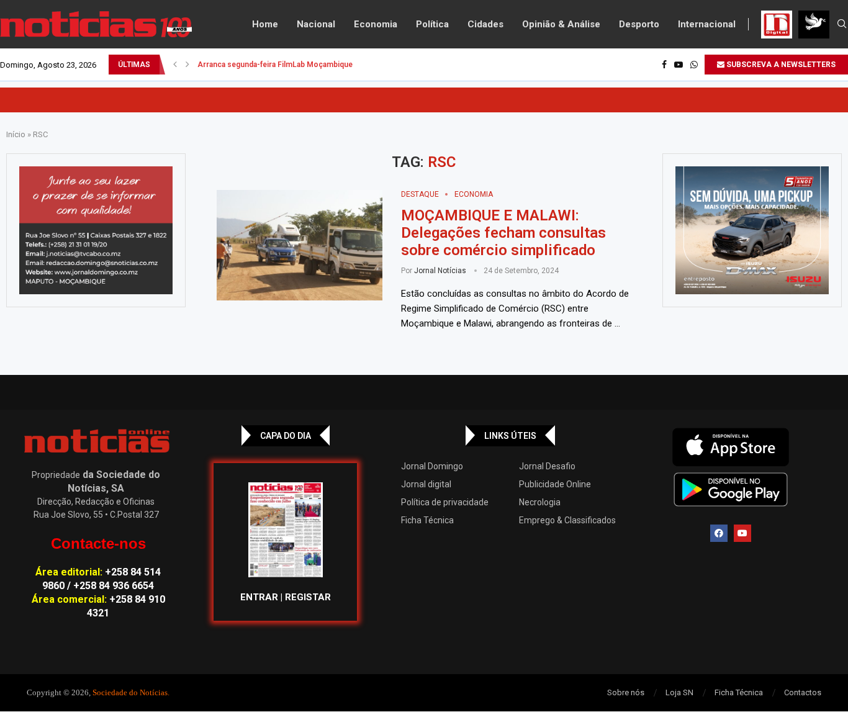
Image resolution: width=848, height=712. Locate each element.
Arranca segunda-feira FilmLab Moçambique (275, 64)
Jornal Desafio (547, 466)
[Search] (842, 24)
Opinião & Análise (561, 24)
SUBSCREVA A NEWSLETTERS (780, 64)
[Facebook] (664, 65)
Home (265, 24)
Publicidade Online (555, 484)
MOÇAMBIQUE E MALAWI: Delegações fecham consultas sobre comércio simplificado (503, 233)
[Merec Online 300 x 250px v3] (752, 230)
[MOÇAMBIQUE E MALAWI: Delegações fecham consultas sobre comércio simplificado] (299, 245)
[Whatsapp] (694, 65)
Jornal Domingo (432, 466)
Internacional (707, 24)
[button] (175, 64)
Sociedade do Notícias (130, 692)
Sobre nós (625, 692)
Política (432, 24)
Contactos (802, 692)
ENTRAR (259, 597)
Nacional (316, 24)
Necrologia (540, 502)
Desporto (639, 24)
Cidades (485, 24)
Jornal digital (426, 484)
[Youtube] (678, 65)
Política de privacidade (445, 502)
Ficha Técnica (427, 520)
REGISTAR (308, 597)
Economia (375, 24)
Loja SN (679, 692)
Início (15, 134)
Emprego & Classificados (567, 520)
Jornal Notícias (440, 270)
